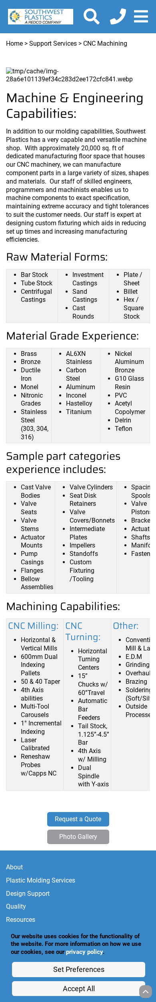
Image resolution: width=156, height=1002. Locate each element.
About (14, 867)
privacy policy (84, 952)
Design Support (28, 893)
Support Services (53, 43)
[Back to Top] (145, 991)
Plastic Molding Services (40, 880)
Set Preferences (78, 969)
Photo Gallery (78, 836)
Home (14, 43)
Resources (20, 919)
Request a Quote (78, 819)
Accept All (79, 988)
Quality (16, 906)
